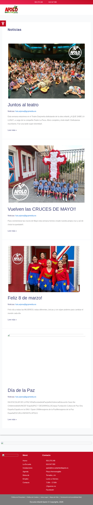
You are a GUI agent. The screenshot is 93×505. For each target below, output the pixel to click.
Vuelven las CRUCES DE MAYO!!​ (42, 209)
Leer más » (12, 129)
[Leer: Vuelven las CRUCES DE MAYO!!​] (46, 174)
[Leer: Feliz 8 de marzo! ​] (44, 268)
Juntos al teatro (23, 104)
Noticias (11, 111)
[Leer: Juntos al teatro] (46, 71)
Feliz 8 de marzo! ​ (25, 297)
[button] (56, 11)
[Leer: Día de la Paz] (46, 359)
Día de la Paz (21, 390)
